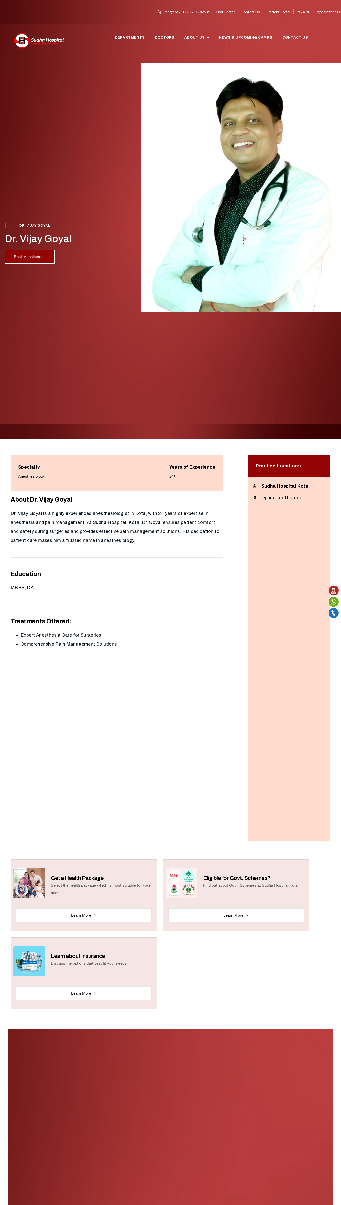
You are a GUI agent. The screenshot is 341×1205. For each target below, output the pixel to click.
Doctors (164, 38)
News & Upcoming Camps (245, 38)
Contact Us (295, 38)
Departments (130, 38)
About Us (194, 38)
